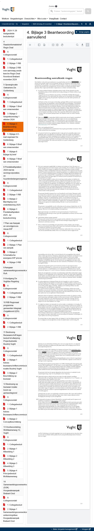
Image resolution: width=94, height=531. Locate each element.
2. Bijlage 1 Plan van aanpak (12, 246)
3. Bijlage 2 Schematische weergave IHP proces (12, 255)
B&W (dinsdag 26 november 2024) (44, 24)
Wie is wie (41, 19)
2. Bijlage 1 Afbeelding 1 (10, 450)
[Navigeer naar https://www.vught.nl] (8, 9)
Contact (63, 19)
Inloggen (85, 529)
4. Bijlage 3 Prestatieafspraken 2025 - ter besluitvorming (11, 213)
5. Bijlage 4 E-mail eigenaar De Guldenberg (11, 137)
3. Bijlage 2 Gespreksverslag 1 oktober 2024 (11, 117)
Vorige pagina (83, 32)
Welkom (5, 19)
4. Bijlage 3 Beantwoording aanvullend (10, 127)
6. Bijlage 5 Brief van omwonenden (12, 145)
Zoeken (52, 6)
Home (18, 24)
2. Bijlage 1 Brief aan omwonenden (12, 107)
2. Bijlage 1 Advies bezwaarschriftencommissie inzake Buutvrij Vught (13, 364)
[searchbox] (66, 11)
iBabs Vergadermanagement (64, 529)
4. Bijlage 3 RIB (14, 262)
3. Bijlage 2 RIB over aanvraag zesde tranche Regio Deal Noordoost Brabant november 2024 (12, 74)
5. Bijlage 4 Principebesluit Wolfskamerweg (10, 474)
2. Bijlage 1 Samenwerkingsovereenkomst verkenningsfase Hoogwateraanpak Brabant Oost (13, 515)
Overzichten (29, 19)
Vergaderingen (16, 19)
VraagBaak (54, 19)
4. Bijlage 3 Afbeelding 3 (10, 464)
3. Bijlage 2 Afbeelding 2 (10, 457)
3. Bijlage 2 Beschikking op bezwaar (10, 376)
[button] (88, 11)
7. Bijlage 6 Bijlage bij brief (10, 153)
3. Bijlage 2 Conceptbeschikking (12, 420)
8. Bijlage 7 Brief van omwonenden (12, 160)
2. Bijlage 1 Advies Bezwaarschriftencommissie (13, 412)
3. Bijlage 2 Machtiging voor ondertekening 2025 (12, 202)
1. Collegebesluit (14, 59)
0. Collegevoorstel (10, 53)
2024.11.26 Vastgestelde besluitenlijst (10, 34)
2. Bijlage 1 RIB (14, 63)
